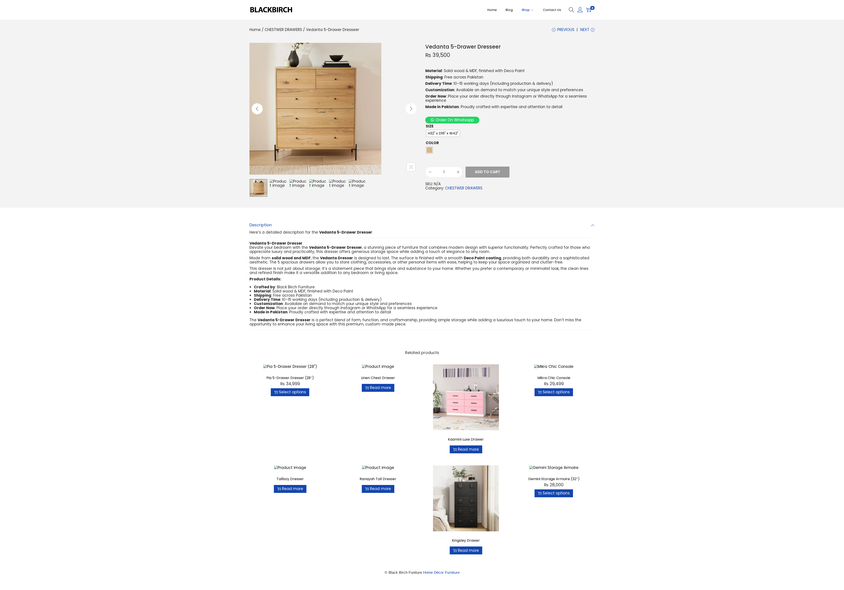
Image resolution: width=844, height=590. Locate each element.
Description (260, 225)
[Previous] (257, 108)
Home (255, 29)
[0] (588, 10)
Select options (292, 392)
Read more (380, 387)
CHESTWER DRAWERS (283, 29)
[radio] (443, 133)
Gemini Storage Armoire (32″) (554, 478)
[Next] (411, 108)
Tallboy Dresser (290, 478)
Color (432, 142)
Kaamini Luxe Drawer (466, 439)
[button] (452, 120)
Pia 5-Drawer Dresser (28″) (290, 377)
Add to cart (487, 171)
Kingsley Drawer (466, 540)
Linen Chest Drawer (378, 377)
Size (429, 126)
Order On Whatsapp (455, 120)
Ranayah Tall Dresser (378, 478)
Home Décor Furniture (441, 572)
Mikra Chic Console (553, 377)
